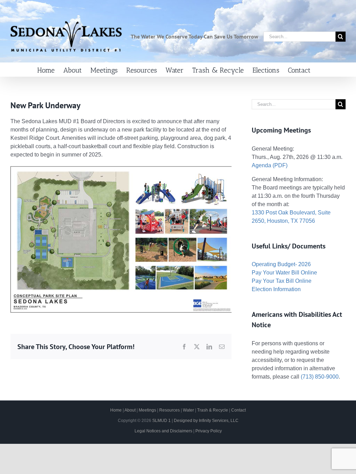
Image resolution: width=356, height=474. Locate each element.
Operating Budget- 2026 (281, 264)
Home (116, 410)
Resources (169, 410)
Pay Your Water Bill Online (284, 273)
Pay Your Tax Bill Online (282, 281)
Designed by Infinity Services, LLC (206, 420)
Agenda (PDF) (270, 165)
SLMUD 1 (161, 420)
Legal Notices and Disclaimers (163, 431)
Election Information (276, 289)
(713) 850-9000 (320, 377)
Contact (238, 410)
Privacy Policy (208, 431)
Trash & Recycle (212, 410)
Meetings (147, 410)
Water (188, 410)
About (130, 410)
